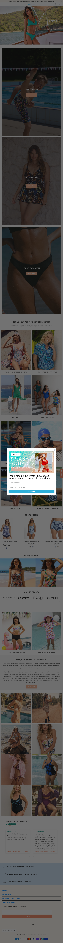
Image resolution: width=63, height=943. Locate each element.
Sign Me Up (31, 491)
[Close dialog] (54, 450)
